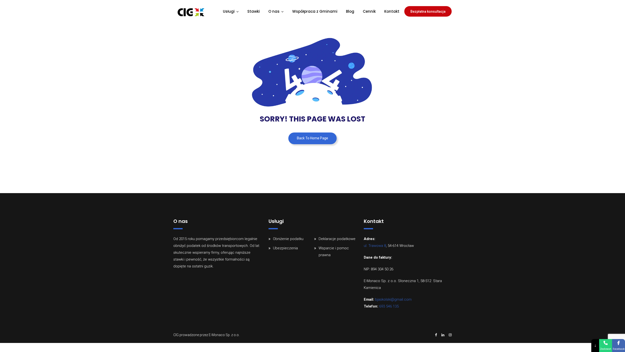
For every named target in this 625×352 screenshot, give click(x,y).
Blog (350, 11)
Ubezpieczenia (285, 248)
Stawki (253, 11)
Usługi (229, 11)
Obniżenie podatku (288, 239)
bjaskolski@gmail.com (393, 299)
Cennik (369, 11)
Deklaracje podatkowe (337, 239)
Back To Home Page (312, 138)
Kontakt (391, 11)
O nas (274, 11)
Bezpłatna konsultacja (428, 11)
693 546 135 (389, 306)
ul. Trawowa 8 (375, 245)
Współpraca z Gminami (314, 11)
